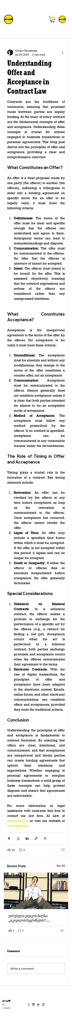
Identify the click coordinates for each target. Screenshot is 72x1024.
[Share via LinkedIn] (27, 838)
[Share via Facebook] (9, 838)
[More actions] (62, 52)
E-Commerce (6, 1008)
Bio (3, 1005)
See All (61, 865)
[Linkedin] (38, 1005)
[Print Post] (45, 838)
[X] (43, 1005)
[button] (52, 19)
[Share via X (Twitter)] (18, 838)
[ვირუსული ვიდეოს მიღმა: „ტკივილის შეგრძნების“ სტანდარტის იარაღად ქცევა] (36, 891)
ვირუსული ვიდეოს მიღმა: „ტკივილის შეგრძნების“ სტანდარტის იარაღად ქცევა (30, 918)
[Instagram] (33, 1005)
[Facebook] (29, 1005)
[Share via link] (36, 838)
